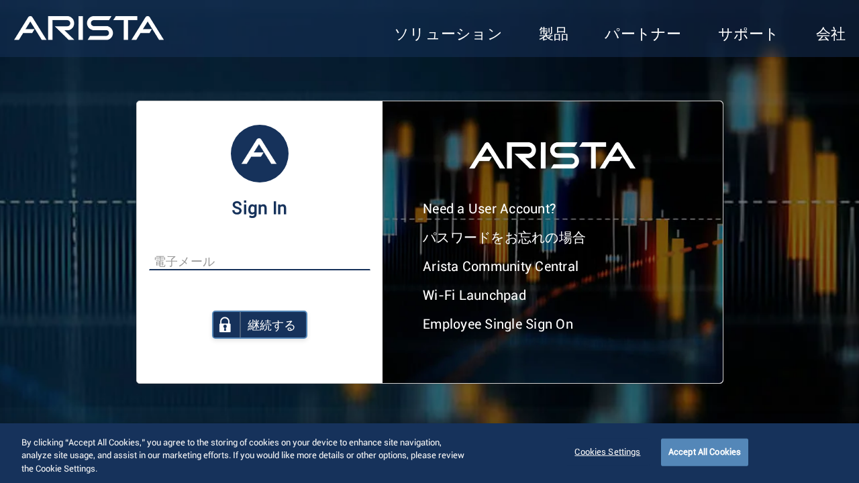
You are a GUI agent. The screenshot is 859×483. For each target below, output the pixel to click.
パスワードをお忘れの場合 (504, 238)
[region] (429, 453)
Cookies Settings (607, 451)
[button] (448, 35)
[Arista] (88, 28)
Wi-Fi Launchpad (474, 296)
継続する (272, 326)
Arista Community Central (500, 267)
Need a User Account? (489, 209)
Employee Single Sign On (498, 324)
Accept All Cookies (704, 451)
